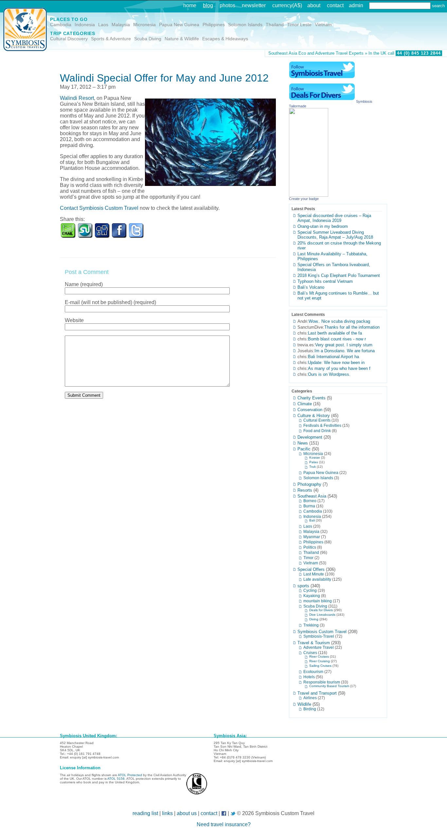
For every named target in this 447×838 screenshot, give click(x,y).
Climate (304, 403)
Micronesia (144, 24)
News (302, 443)
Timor (308, 558)
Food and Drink (317, 430)
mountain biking (317, 601)
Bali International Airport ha (333, 356)
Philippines (214, 24)
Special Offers (311, 569)
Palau (313, 462)
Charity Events (311, 397)
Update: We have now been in (336, 362)
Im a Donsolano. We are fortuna (344, 350)
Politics (309, 547)
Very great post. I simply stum (343, 344)
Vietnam (323, 24)
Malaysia (121, 24)
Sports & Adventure (111, 38)
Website (74, 320)
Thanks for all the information (352, 327)
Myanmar (311, 537)
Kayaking (311, 595)
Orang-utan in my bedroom (322, 226)
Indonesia (85, 24)
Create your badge (304, 199)
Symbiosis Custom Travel (322, 631)
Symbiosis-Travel (318, 636)
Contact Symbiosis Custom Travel (99, 208)
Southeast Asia (311, 496)
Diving (313, 619)
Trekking (311, 625)
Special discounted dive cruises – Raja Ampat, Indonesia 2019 (334, 218)
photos (227, 5)
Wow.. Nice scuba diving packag (339, 321)
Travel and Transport (317, 693)
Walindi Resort (77, 98)
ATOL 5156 (116, 778)
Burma (309, 506)
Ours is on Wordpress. (329, 374)
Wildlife (304, 704)
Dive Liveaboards (322, 614)
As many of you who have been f (339, 368)
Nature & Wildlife (182, 38)
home (189, 5)
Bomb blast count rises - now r (337, 339)
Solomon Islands (245, 24)
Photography (309, 484)
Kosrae (314, 457)
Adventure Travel (318, 647)
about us (187, 813)
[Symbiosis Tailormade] (308, 195)
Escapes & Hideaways (225, 38)
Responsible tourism (321, 682)
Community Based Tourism (329, 686)
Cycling (310, 590)
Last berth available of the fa (335, 333)
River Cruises (319, 656)
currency (282, 5)
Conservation (309, 409)
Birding (309, 709)
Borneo (309, 501)
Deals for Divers (321, 610)
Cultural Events (317, 420)
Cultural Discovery (69, 38)
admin (356, 5)
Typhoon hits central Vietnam (325, 281)
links (167, 813)
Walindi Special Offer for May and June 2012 (164, 78)
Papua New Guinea (179, 24)
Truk (312, 466)
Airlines (310, 698)
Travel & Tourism (313, 642)
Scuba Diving (147, 38)
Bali (312, 520)
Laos (103, 24)
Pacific (304, 448)
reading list (145, 813)
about (313, 5)
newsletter (254, 5)
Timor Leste (299, 24)
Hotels (309, 677)
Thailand (275, 24)
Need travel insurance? (224, 824)
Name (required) (84, 284)
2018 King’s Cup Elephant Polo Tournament (338, 275)
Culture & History (313, 415)
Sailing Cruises (320, 665)
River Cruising (319, 661)
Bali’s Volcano (310, 287)
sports (303, 585)
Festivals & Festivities (322, 425)
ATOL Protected (130, 775)
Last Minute (313, 574)
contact (335, 5)
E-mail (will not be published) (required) (110, 302)
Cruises (310, 652)
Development (309, 437)
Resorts (304, 490)
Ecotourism (313, 671)
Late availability (317, 579)
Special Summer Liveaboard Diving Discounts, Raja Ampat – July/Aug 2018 (335, 235)
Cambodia (60, 24)
